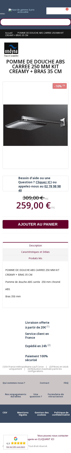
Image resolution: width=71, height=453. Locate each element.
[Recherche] (66, 21)
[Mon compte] (58, 10)
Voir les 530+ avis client (15, 447)
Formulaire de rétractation (56, 395)
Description (35, 245)
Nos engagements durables (15, 395)
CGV (5, 412)
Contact (44, 382)
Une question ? (36, 395)
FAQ (66, 382)
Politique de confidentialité (61, 413)
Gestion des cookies (42, 413)
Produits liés (35, 258)
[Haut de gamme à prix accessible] (21, 11)
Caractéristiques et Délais (35, 251)
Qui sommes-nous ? (14, 382)
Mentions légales (22, 413)
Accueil (8, 32)
